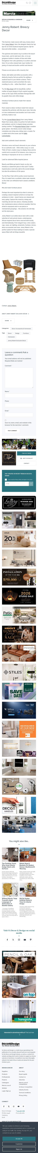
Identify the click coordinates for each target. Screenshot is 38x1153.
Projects (4, 1080)
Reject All (19, 1149)
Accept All (19, 1139)
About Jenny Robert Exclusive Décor (14, 313)
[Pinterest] (23, 1106)
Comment (8, 366)
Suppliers (5, 1071)
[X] (9, 1106)
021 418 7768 (21, 1111)
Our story (22, 1071)
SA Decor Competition (25, 1087)
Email (7, 411)
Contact (26, 463)
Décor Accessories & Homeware (12, 19)
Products (4, 1074)
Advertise (22, 1080)
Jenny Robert (9, 44)
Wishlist (4, 1088)
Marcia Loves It (6, 1085)
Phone (7, 401)
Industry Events (23, 1090)
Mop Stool (10, 89)
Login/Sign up (6, 1091)
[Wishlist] (29, 3)
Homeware (11, 337)
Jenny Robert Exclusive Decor (17, 340)
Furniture (26, 333)
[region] (19, 1137)
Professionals (6, 1077)
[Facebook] (4, 1106)
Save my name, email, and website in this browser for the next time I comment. (18, 424)
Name (7, 391)
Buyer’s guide (23, 1074)
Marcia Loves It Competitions (23, 1083)
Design (17, 333)
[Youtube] (18, 1106)
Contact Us (22, 1077)
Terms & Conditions (25, 1092)
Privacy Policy (23, 1095)
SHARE (30, 20)
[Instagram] (14, 1106)
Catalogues (5, 1082)
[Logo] (13, 2)
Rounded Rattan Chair (22, 126)
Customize (19, 1144)
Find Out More (26, 453)
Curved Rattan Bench (13, 119)
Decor (10, 333)
